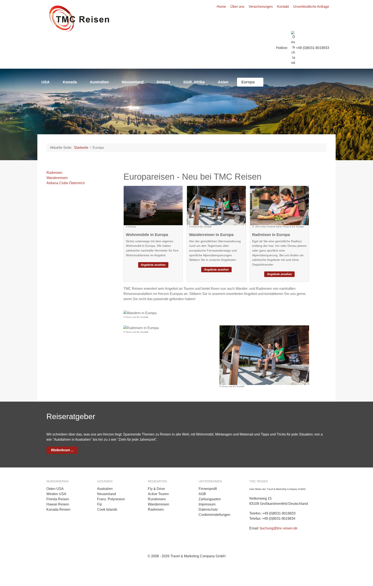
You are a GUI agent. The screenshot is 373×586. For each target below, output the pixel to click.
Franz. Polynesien (111, 499)
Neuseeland (106, 494)
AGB (202, 494)
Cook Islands (107, 509)
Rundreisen (157, 499)
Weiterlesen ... (62, 450)
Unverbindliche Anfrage (311, 6)
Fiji (99, 504)
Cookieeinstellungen (214, 514)
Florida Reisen (57, 499)
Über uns (237, 6)
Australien (105, 489)
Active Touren (158, 494)
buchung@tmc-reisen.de (278, 528)
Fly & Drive (156, 489)
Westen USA (56, 494)
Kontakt (283, 6)
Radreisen (54, 172)
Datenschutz (208, 509)
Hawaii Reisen (57, 504)
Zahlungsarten (210, 499)
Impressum (207, 504)
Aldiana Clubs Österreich (65, 183)
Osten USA (55, 489)
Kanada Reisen (58, 509)
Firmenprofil (208, 489)
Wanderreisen (57, 178)
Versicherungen (261, 6)
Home (221, 6)
